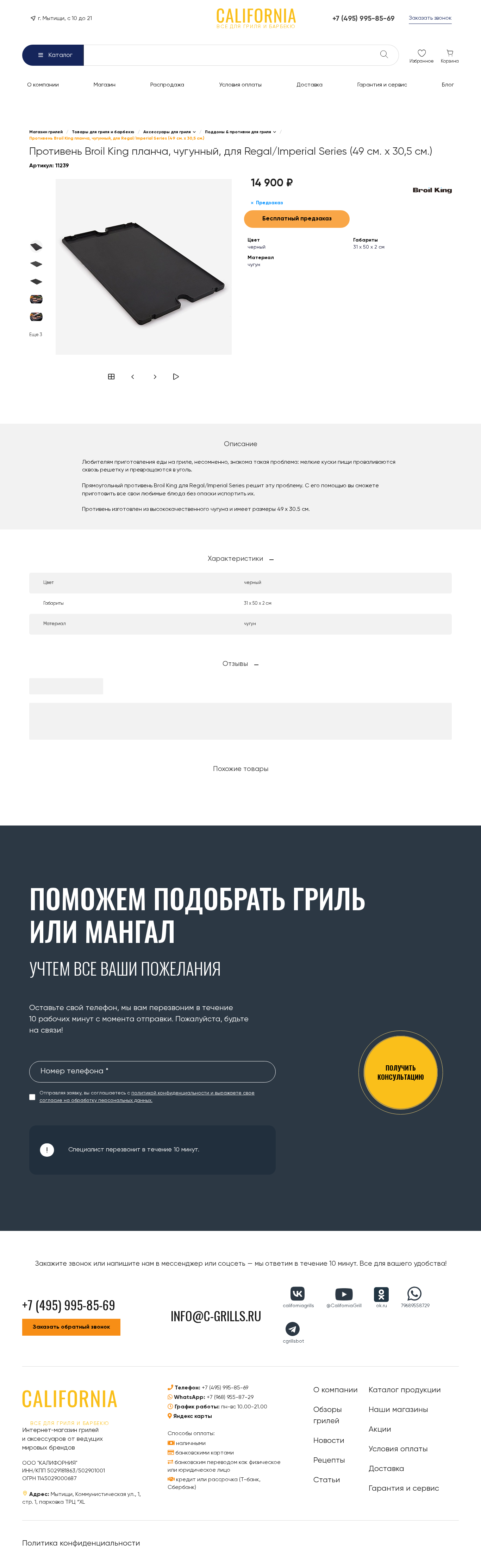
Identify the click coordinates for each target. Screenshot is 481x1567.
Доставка (386, 1469)
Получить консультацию (400, 1072)
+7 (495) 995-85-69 (225, 1388)
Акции (380, 1429)
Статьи (326, 1480)
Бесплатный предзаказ (297, 219)
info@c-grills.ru (216, 1315)
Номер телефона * (74, 1071)
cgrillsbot (293, 1341)
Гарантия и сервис (404, 1488)
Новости (328, 1441)
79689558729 (415, 1305)
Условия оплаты (398, 1449)
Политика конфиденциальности (81, 1543)
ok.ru (381, 1305)
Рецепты (329, 1460)
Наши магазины (398, 1410)
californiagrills (298, 1305)
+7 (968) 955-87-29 (230, 1397)
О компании (335, 1390)
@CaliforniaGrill (344, 1305)
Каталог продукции (405, 1390)
